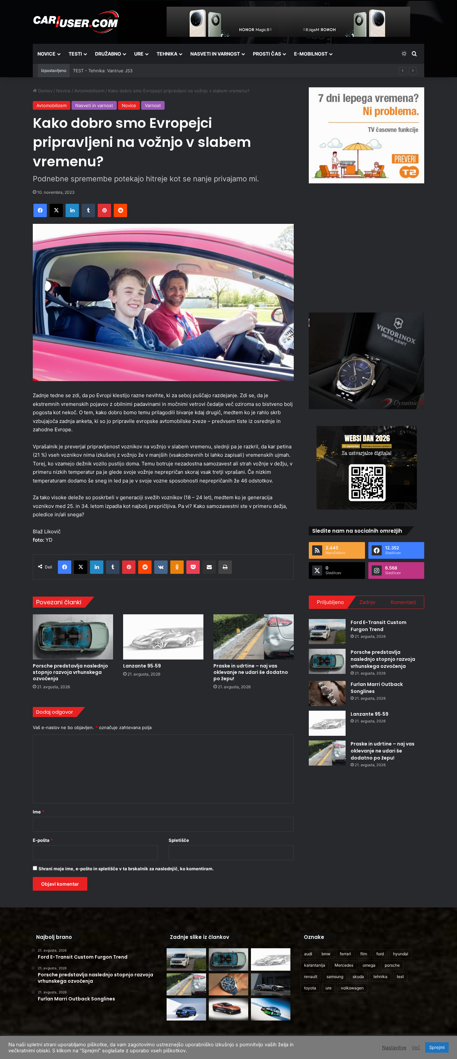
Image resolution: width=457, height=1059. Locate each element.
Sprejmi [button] (437, 1047)
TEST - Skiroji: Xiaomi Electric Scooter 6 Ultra (120, 70)
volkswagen (352, 987)
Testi (75, 54)
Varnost (153, 105)
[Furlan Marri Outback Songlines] (327, 693)
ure (329, 987)
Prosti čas (267, 54)
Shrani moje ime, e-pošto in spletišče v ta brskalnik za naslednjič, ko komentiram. (126, 868)
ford (380, 953)
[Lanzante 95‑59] (163, 636)
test (400, 976)
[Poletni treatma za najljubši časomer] (228, 984)
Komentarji (403, 602)
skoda (358, 976)
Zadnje (367, 602)
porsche (392, 965)
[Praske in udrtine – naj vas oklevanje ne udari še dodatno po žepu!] (253, 636)
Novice (46, 54)
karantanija (314, 965)
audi (308, 953)
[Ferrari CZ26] (270, 984)
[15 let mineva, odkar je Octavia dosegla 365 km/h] (270, 1009)
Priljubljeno (330, 602)
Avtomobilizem (89, 90)
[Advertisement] (366, 247)
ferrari (345, 953)
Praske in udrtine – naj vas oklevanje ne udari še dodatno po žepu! (250, 672)
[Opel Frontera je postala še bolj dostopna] (186, 1009)
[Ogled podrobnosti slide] (366, 135)
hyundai (400, 953)
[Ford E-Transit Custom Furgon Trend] (327, 631)
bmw (326, 953)
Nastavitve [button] (394, 1048)
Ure (139, 54)
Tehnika (167, 54)
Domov (45, 90)
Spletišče (179, 840)
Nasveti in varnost (215, 54)
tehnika (380, 976)
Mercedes (344, 965)
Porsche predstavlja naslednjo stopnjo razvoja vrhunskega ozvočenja (70, 672)
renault (310, 976)
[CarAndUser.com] (76, 21)
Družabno (108, 54)
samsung (335, 976)
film (363, 953)
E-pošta (43, 840)
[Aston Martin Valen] (228, 1009)
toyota (310, 987)
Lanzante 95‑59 (142, 666)
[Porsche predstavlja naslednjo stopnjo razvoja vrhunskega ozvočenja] (73, 636)
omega (369, 965)
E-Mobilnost (311, 54)
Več (416, 1048)
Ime (38, 811)
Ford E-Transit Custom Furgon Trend (378, 626)
